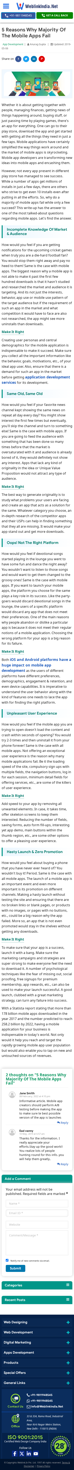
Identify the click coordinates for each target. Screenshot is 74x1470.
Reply (64, 1123)
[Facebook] (15, 1454)
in (34, 59)
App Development (13, 44)
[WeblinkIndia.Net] (37, 6)
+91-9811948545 (20, 15)
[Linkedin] (29, 1454)
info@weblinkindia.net (47, 1406)
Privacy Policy (43, 1466)
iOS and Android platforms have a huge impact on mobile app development (36, 665)
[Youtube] (36, 1454)
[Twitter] (26, 59)
